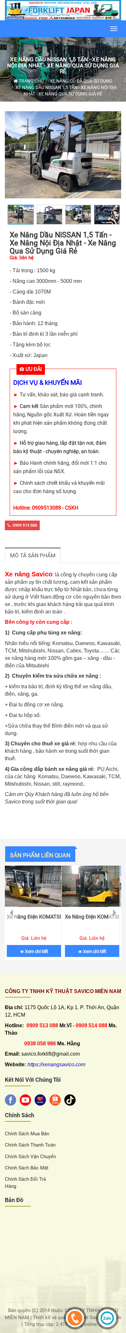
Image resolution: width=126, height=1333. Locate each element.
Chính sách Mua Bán (27, 1134)
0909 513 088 (25, 525)
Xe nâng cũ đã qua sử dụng (81, 81)
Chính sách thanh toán (30, 1145)
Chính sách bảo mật (26, 1168)
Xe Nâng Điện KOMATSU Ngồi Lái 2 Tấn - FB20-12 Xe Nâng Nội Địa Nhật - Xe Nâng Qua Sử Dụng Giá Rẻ (92, 917)
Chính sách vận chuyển (30, 1156)
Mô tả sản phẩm (33, 555)
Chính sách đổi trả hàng (25, 1182)
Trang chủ (31, 81)
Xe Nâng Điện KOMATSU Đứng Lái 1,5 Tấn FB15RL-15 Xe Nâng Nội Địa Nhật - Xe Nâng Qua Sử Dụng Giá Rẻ (34, 917)
